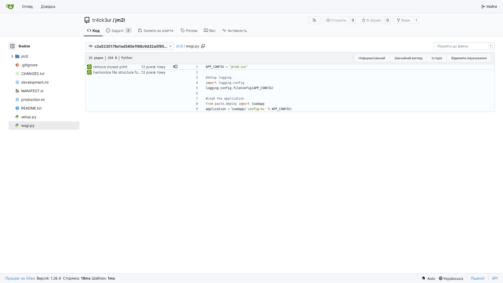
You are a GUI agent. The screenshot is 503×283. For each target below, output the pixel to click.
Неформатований (372, 58)
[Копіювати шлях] (203, 46)
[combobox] (464, 46)
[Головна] (10, 6)
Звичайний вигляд (408, 58)
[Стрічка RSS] (314, 20)
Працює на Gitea (20, 278)
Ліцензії (477, 278)
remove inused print (110, 66)
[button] (175, 66)
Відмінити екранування (469, 58)
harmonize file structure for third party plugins (132, 72)
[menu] (428, 278)
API (495, 278)
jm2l (120, 20)
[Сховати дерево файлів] (12, 46)
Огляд (27, 6)
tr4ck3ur (102, 20)
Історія (437, 58)
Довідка (48, 6)
